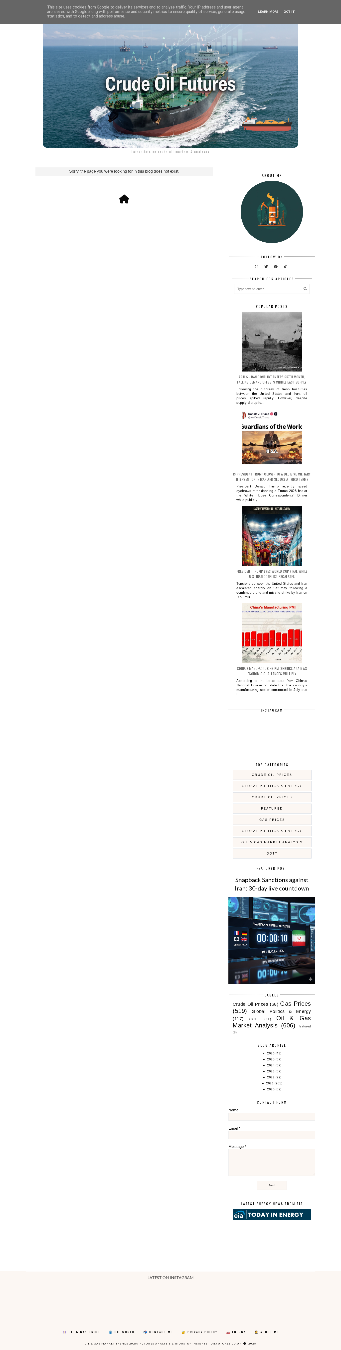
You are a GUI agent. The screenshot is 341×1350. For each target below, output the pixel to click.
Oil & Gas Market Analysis (272, 842)
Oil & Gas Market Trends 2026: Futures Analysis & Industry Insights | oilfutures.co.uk (163, 1343)
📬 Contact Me (158, 1332)
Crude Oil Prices (272, 775)
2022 (271, 1077)
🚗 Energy (236, 1332)
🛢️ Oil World (122, 1332)
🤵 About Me (266, 1332)
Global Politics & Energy (272, 786)
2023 (271, 1071)
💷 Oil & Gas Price (81, 1332)
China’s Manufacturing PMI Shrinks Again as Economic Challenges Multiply (272, 671)
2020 (271, 1089)
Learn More (268, 11)
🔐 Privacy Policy (199, 1332)
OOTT (272, 853)
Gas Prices (272, 820)
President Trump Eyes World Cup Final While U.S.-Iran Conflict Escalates (272, 573)
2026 (271, 1053)
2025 (271, 1059)
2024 (271, 1065)
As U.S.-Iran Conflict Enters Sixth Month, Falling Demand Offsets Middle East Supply (272, 379)
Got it (289, 11)
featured (272, 808)
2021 (270, 1083)
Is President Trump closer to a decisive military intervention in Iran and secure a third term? (272, 476)
